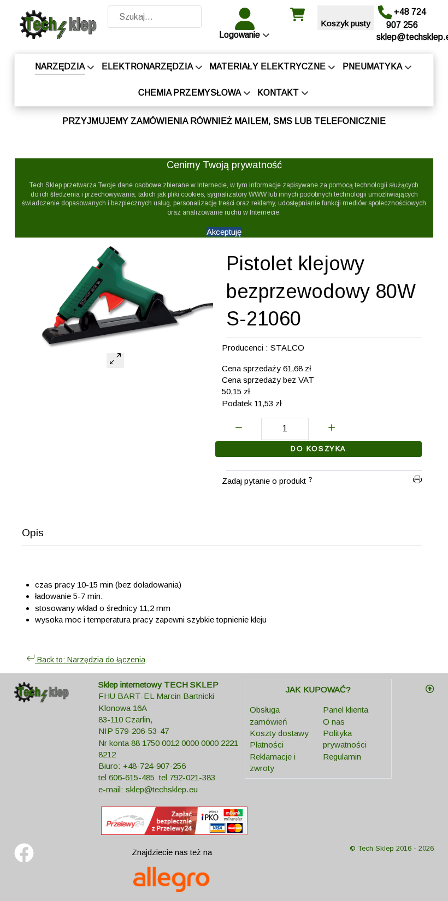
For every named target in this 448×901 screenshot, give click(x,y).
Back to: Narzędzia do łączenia (90, 659)
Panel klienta (345, 709)
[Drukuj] (417, 480)
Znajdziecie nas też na (172, 852)
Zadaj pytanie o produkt (264, 480)
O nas (334, 721)
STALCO (287, 347)
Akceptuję (224, 231)
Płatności (267, 744)
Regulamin (342, 756)
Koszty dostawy (279, 733)
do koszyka (318, 448)
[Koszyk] (297, 18)
